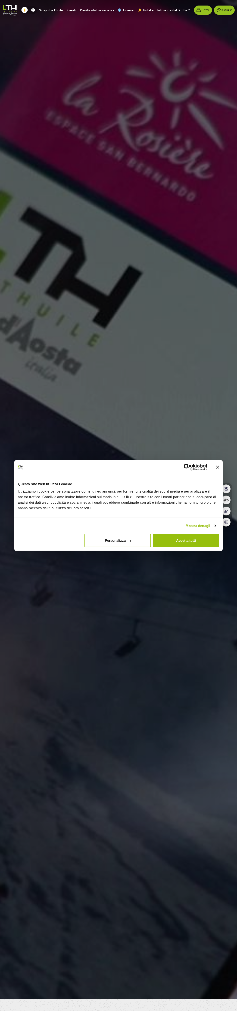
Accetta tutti (186, 540)
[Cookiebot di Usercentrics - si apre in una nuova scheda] (187, 467)
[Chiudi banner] (217, 467)
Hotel (205, 10)
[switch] (28, 10)
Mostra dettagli (198, 526)
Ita (185, 10)
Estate (148, 10)
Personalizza (115, 540)
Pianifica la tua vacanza (97, 10)
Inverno (128, 10)
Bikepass (226, 10)
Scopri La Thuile (51, 10)
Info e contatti (168, 10)
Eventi (71, 10)
